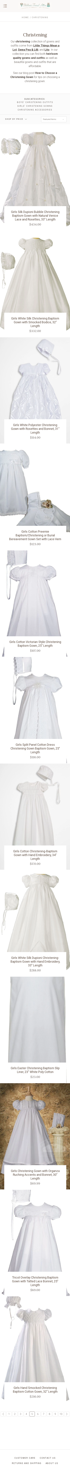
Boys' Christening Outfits (35, 102)
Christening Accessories (35, 110)
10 (61, 1414)
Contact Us (48, 1458)
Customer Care (25, 1458)
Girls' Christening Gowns (34, 106)
